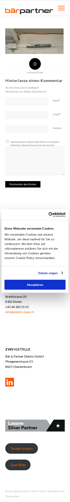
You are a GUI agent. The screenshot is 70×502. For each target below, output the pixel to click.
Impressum (59, 491)
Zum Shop (17, 465)
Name (56, 100)
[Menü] (59, 8)
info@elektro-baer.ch (19, 312)
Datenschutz (12, 496)
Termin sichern (21, 448)
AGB (49, 491)
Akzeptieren (35, 284)
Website (57, 128)
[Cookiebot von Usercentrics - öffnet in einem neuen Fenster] (49, 214)
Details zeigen (48, 273)
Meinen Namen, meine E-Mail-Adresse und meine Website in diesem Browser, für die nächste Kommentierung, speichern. (35, 145)
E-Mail (56, 114)
